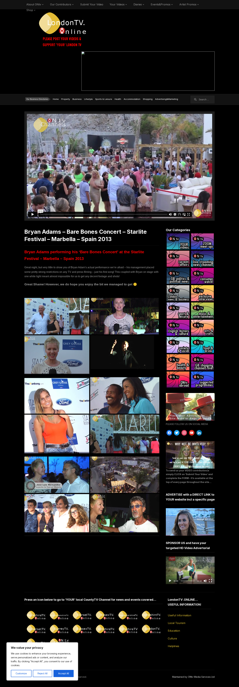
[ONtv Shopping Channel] (202, 362)
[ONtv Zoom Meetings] (202, 241)
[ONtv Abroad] (178, 379)
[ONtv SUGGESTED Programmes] (202, 379)
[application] (190, 570)
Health (118, 99)
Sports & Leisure (103, 99)
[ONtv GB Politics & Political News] (178, 276)
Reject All (42, 673)
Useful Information (179, 615)
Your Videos (117, 4)
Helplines (173, 646)
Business (77, 99)
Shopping (148, 99)
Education (174, 630)
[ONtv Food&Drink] (202, 345)
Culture (172, 638)
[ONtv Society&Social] (178, 345)
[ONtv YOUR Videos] (178, 241)
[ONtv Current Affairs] (178, 259)
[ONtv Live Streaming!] (202, 259)
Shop (29, 10)
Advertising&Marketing (166, 99)
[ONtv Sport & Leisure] (178, 310)
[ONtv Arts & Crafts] (202, 328)
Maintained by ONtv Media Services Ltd (193, 676)
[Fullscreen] (210, 580)
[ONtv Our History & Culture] (178, 328)
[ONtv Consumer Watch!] (202, 276)
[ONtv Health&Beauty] (178, 362)
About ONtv (33, 4)
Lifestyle (88, 99)
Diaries (137, 4)
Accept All (63, 673)
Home (56, 99)
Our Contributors (60, 4)
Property (65, 99)
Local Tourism (176, 623)
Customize (21, 673)
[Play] (170, 580)
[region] (42, 661)
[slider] (188, 580)
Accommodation (132, 99)
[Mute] (205, 580)
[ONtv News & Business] (178, 293)
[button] (190, 570)
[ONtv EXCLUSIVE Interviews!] (202, 293)
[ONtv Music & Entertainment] (202, 310)
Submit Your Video (91, 4)
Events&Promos (160, 4)
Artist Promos (187, 4)
